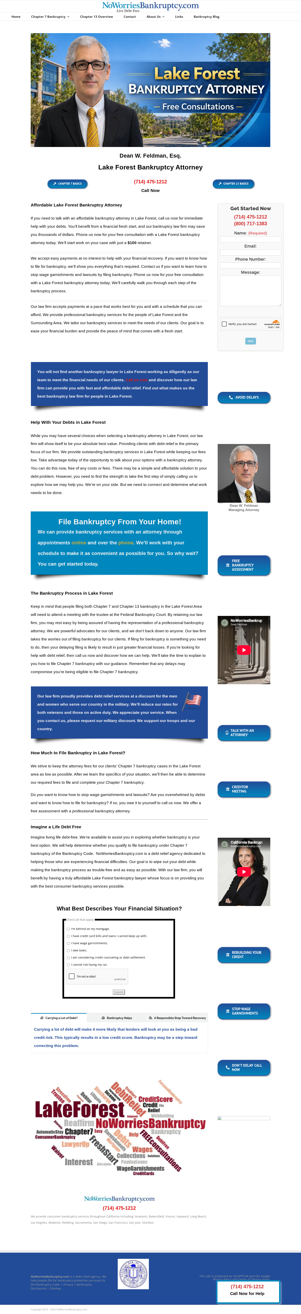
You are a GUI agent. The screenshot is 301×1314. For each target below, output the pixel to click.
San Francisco (118, 1222)
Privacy (68, 1284)
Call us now (137, 380)
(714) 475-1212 (250, 217)
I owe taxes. (79, 950)
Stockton (148, 1222)
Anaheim (141, 1216)
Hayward (183, 1216)
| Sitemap (54, 1288)
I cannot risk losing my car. (89, 964)
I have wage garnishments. (89, 943)
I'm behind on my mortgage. (90, 929)
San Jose (134, 1222)
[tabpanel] (119, 1037)
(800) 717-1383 (250, 223)
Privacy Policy (222, 1279)
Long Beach (198, 1216)
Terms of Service (249, 1279)
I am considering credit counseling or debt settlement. (108, 957)
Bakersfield (156, 1216)
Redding (68, 1222)
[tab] (59, 1017)
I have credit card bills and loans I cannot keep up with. (109, 936)
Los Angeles (39, 1222)
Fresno (170, 1216)
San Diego (100, 1222)
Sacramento (83, 1222)
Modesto (54, 1222)
